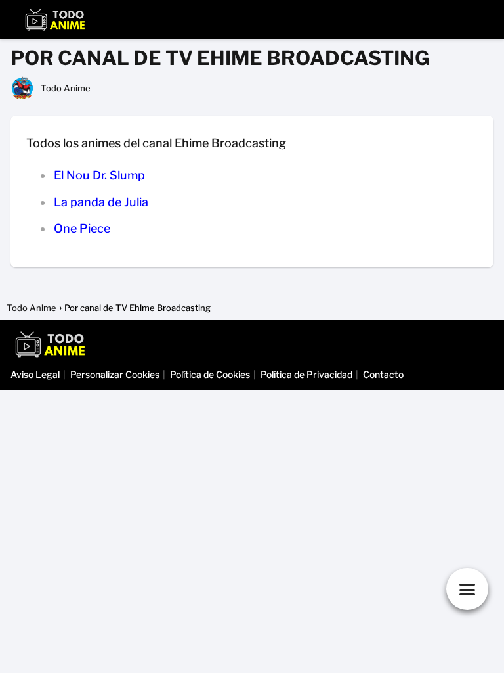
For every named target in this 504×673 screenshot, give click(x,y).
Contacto (383, 374)
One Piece (82, 228)
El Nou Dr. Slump (99, 175)
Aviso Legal (35, 374)
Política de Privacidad (306, 374)
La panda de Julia (101, 202)
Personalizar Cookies (114, 374)
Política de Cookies (210, 374)
